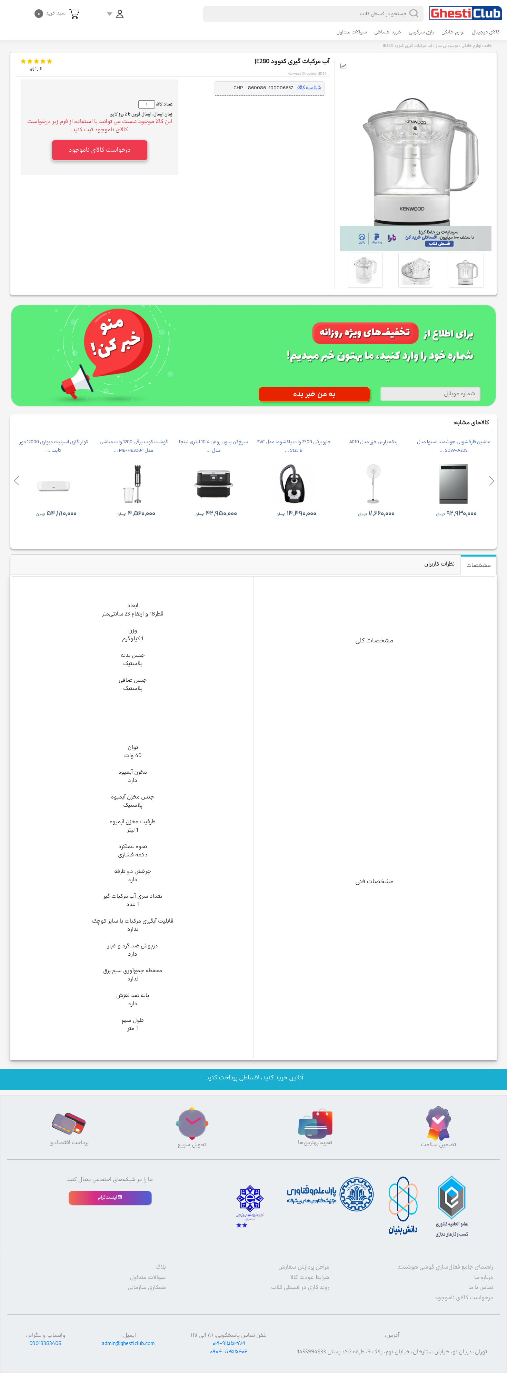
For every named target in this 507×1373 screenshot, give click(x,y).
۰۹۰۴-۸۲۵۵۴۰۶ (228, 1352)
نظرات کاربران (439, 564)
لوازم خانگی (453, 32)
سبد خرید (52, 13)
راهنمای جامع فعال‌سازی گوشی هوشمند (445, 1267)
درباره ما (483, 1277)
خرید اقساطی (387, 32)
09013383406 (45, 1344)
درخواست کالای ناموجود (464, 1298)
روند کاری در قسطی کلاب (300, 1287)
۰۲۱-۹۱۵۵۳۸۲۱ (228, 1344)
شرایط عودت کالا (309, 1277)
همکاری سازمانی (147, 1287)
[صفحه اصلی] (465, 10)
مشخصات (478, 565)
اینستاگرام (108, 1197)
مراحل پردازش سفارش (303, 1267)
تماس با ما (480, 1287)
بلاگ (161, 1267)
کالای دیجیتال (486, 32)
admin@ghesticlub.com (128, 1344)
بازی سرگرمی (421, 32)
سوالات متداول (351, 32)
